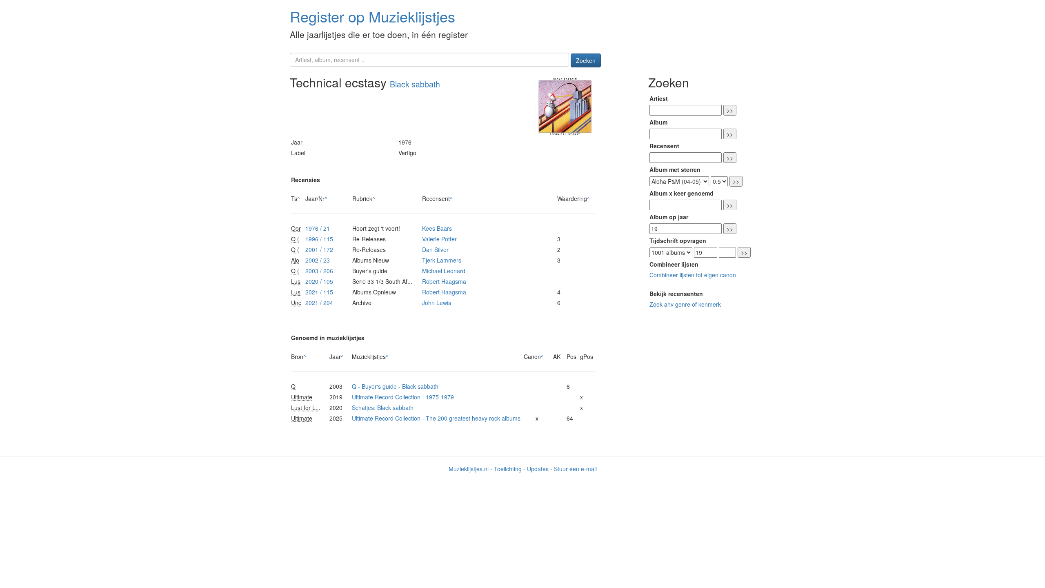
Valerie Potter (439, 239)
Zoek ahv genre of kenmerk (685, 304)
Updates (538, 469)
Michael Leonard (443, 271)
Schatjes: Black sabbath (383, 407)
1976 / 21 (317, 228)
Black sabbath (415, 84)
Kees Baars (437, 228)
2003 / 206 (319, 271)
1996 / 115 (319, 239)
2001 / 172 (319, 249)
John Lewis (436, 302)
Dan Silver (435, 249)
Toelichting (508, 469)
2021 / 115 (319, 292)
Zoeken (586, 60)
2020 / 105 (319, 281)
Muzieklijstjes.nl (469, 469)
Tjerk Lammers (441, 260)
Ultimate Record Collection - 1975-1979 (403, 397)
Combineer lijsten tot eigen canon (692, 275)
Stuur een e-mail (575, 469)
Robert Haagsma (444, 281)
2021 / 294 (319, 302)
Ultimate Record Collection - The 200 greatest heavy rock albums (436, 418)
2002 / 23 (317, 260)
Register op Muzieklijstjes (372, 16)
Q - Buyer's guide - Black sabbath (395, 386)
